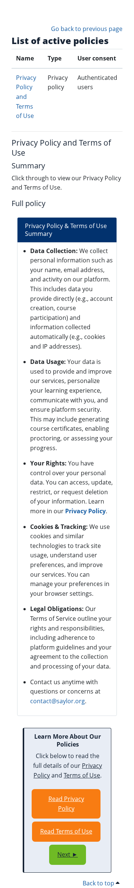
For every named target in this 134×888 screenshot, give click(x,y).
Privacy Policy (85, 511)
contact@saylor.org (57, 701)
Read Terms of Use (66, 831)
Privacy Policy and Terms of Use (26, 97)
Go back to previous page (86, 29)
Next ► (67, 854)
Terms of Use (82, 775)
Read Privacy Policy (66, 804)
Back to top (99, 883)
